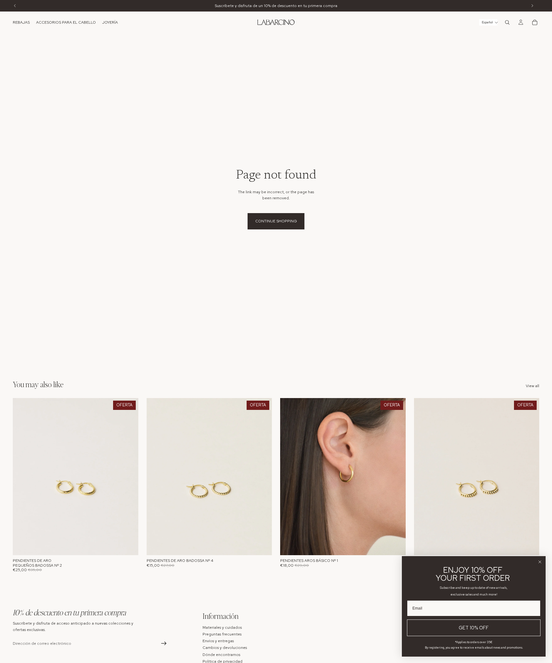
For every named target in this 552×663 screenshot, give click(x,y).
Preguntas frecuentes (222, 634)
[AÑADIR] (128, 545)
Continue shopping (276, 221)
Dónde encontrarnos (221, 654)
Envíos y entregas (218, 640)
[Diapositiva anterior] (22, 477)
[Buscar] (507, 22)
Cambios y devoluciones (225, 647)
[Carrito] (535, 22)
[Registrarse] (164, 643)
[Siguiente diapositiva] (128, 477)
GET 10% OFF (474, 628)
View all (532, 385)
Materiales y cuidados (222, 627)
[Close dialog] (540, 562)
